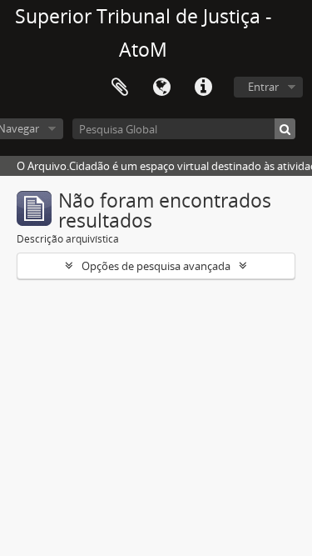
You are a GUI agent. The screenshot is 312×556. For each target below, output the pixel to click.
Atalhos (203, 87)
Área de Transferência (120, 87)
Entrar (263, 86)
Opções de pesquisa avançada (156, 265)
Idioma (161, 87)
